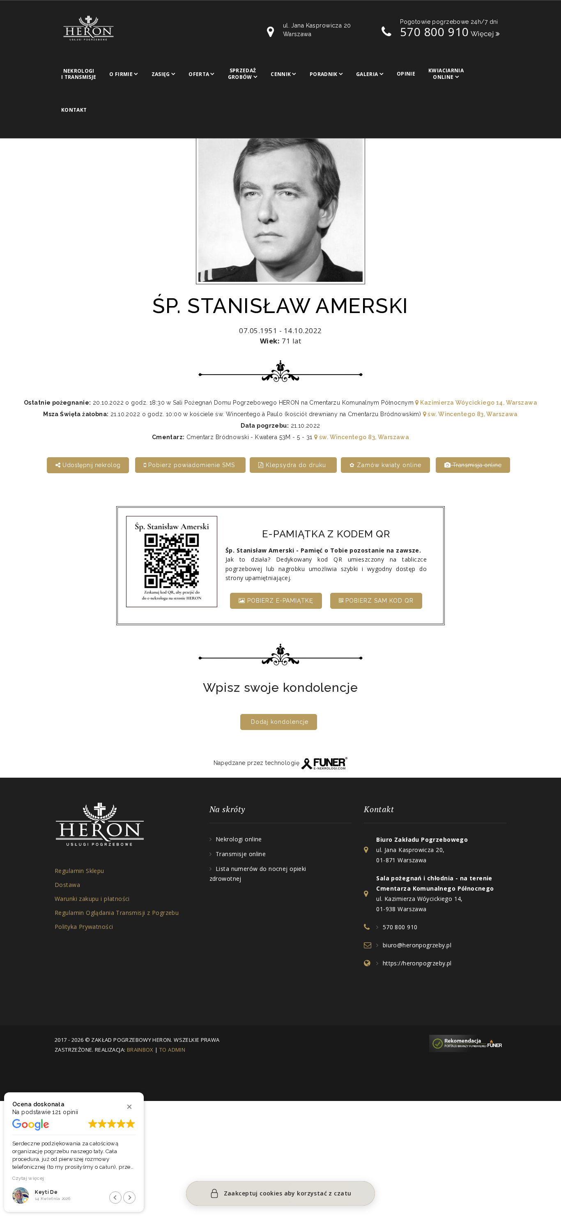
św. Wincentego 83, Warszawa (472, 414)
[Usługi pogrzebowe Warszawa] (467, 1042)
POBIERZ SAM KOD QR (378, 600)
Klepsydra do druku (296, 465)
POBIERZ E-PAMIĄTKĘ (279, 600)
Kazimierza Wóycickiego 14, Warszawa (478, 402)
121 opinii (65, 1112)
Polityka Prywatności (84, 926)
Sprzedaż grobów (242, 74)
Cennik (281, 74)
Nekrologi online (239, 839)
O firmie (121, 74)
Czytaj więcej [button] (28, 1178)
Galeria (367, 74)
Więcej (483, 34)
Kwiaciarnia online (446, 74)
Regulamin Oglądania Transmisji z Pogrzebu (117, 913)
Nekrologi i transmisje (78, 74)
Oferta (199, 74)
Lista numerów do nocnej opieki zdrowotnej (257, 873)
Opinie (406, 73)
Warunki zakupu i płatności (92, 899)
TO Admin (172, 1049)
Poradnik (324, 74)
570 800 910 (434, 31)
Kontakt (74, 109)
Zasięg (161, 74)
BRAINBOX (140, 1049)
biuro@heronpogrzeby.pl (417, 945)
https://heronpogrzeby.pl (417, 963)
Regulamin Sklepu (79, 871)
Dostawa (67, 885)
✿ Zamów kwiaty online (385, 465)
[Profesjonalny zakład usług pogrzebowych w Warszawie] (88, 27)
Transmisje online (241, 854)
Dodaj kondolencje (279, 722)
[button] (129, 1107)
